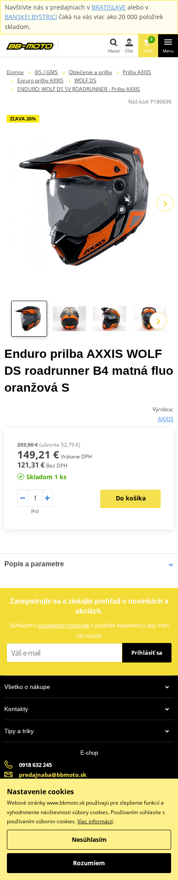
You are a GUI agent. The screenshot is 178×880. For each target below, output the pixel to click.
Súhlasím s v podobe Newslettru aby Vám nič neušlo (89, 630)
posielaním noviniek (63, 625)
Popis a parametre (34, 564)
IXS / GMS (46, 72)
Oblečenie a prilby (90, 72)
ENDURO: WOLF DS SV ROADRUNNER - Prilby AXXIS (78, 89)
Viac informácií (95, 821)
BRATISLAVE (109, 7)
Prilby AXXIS (137, 72)
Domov (15, 72)
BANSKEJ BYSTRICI (31, 17)
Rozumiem (89, 863)
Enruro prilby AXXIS (40, 80)
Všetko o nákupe (27, 686)
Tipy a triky (19, 730)
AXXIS (166, 419)
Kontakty (16, 708)
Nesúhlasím (89, 839)
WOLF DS (85, 80)
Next (165, 202)
